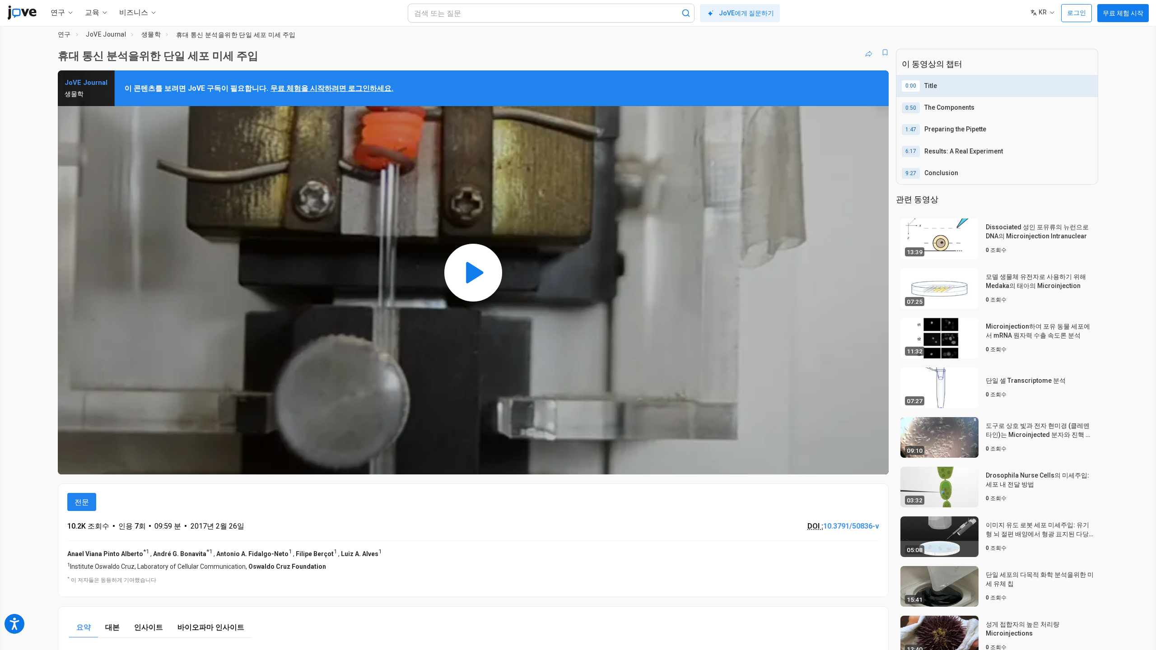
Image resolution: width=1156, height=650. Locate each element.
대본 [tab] (112, 627)
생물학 (151, 34)
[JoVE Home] (22, 12)
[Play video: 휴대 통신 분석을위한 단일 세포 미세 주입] (473, 272)
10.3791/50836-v (851, 526)
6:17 (910, 151)
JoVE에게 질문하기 (746, 13)
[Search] (685, 13)
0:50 (910, 108)
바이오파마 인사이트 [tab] (210, 627)
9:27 (910, 173)
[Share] (868, 52)
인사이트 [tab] (148, 627)
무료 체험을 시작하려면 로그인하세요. (331, 88)
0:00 (910, 86)
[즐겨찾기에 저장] (885, 52)
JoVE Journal (106, 34)
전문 (82, 502)
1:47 (910, 129)
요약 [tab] (83, 627)
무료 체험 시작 (1123, 13)
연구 (64, 34)
